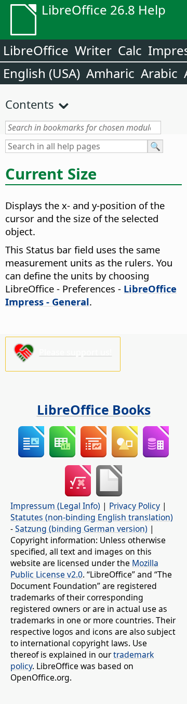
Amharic (110, 73)
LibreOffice (36, 50)
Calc (130, 50)
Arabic (159, 73)
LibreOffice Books (94, 409)
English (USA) (41, 73)
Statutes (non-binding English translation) (91, 517)
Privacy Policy (134, 505)
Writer (93, 50)
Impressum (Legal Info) (55, 505)
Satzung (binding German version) (81, 528)
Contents (29, 104)
